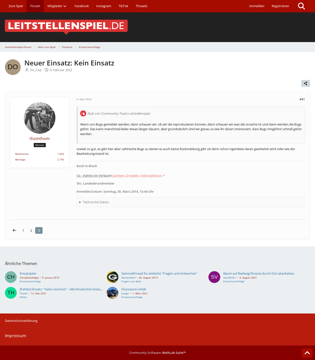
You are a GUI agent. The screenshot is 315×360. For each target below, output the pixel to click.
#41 (302, 99)
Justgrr (125, 293)
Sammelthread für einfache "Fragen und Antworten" (159, 273)
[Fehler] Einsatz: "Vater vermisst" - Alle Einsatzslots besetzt (62, 289)
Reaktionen (22, 154)
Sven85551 (229, 277)
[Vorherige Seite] (14, 230)
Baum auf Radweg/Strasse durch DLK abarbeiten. (259, 273)
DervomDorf (128, 277)
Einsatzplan (28, 273)
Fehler (23, 297)
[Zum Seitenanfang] (307, 353)
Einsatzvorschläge (30, 281)
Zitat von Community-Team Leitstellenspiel (118, 113)
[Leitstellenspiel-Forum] (157, 27)
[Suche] (301, 6)
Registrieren (280, 6)
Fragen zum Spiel (131, 281)
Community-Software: (157, 352)
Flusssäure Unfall (133, 289)
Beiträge (20, 159)
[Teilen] (305, 83)
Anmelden (256, 6)
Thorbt (24, 293)
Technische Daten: (96, 202)
